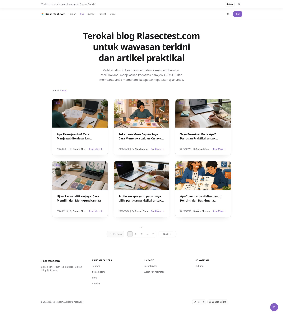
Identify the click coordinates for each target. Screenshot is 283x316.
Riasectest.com (50, 261)
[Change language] (228, 14)
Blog (82, 14)
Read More (94, 149)
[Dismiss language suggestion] (239, 4)
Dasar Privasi (150, 266)
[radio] (194, 302)
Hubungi (199, 266)
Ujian (112, 14)
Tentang (96, 266)
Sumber (91, 14)
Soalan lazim (98, 271)
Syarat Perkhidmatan (154, 271)
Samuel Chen (79, 149)
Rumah (72, 14)
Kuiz (238, 14)
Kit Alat (102, 14)
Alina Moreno (141, 149)
